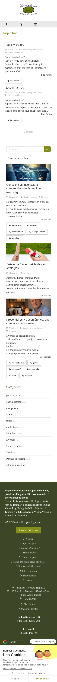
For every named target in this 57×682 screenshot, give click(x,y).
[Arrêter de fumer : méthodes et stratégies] (28, 252)
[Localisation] (21, 24)
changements (12, 408)
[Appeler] (7, 24)
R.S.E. (9, 414)
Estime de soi (13, 446)
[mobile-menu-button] (50, 24)
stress (9, 420)
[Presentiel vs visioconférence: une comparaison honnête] (28, 307)
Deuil (9, 452)
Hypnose (10, 439)
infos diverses (13, 433)
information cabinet (15, 464)
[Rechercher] (47, 149)
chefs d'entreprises (15, 401)
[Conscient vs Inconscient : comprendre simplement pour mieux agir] (28, 172)
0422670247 (31, 598)
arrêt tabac (11, 427)
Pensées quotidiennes (17, 458)
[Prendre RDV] (35, 24)
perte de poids (13, 395)
